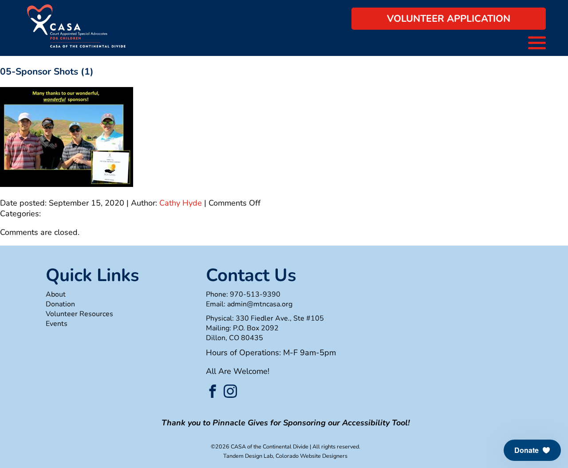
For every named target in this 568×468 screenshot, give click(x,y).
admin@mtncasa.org (259, 304)
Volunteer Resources (79, 314)
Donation (60, 304)
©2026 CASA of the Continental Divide (259, 446)
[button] (532, 450)
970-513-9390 (255, 294)
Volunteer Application (448, 18)
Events (56, 324)
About (56, 294)
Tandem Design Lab (248, 456)
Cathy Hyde (180, 203)
